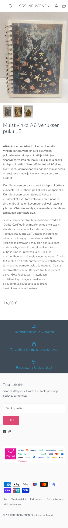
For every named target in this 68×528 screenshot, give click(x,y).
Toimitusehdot (18, 499)
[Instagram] (9, 431)
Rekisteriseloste (55, 499)
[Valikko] (4, 6)
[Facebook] (4, 431)
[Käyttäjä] (55, 6)
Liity (11, 420)
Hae (5, 499)
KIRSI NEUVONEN (20, 515)
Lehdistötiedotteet (12, 504)
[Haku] (12, 6)
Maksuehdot (36, 499)
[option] (34, 57)
